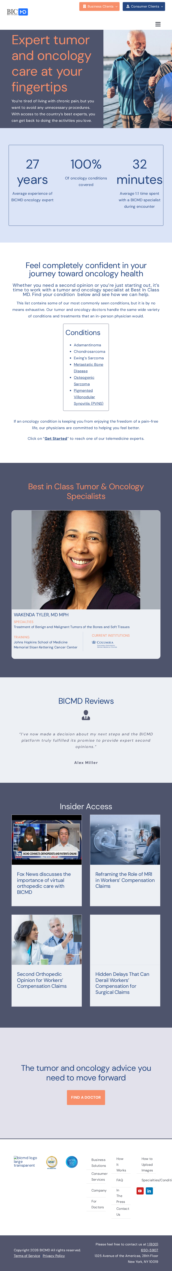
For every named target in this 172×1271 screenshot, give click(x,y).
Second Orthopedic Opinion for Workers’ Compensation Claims (41, 980)
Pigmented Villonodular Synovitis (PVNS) (88, 397)
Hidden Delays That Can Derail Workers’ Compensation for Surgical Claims (122, 983)
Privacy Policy (54, 1256)
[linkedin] (149, 1190)
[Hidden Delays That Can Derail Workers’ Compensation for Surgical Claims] (125, 940)
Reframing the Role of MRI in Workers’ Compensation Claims (125, 880)
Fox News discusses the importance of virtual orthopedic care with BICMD (44, 883)
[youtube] (140, 1190)
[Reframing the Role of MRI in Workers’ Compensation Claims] (125, 840)
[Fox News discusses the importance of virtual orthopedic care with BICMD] (47, 840)
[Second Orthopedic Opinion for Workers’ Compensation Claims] (47, 940)
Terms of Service (27, 1256)
